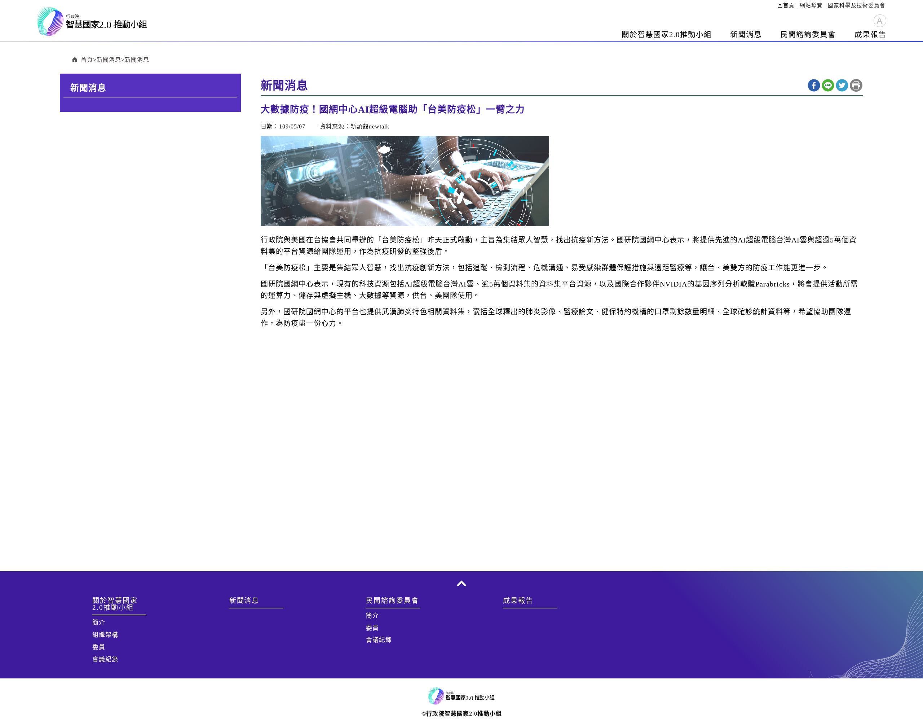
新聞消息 (746, 34)
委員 (98, 647)
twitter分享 (842, 85)
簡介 (98, 622)
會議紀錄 (105, 659)
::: (775, 5)
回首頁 (786, 5)
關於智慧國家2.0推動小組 (667, 34)
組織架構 (105, 635)
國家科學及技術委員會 (857, 5)
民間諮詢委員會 (808, 34)
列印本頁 (856, 85)
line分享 (828, 85)
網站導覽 (811, 5)
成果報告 (870, 34)
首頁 (87, 60)
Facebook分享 (814, 85)
